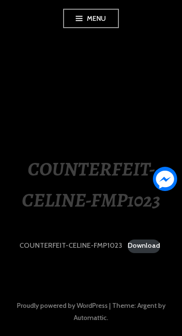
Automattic (90, 317)
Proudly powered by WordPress (62, 305)
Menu (96, 18)
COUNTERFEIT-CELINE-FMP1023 (70, 245)
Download (144, 245)
